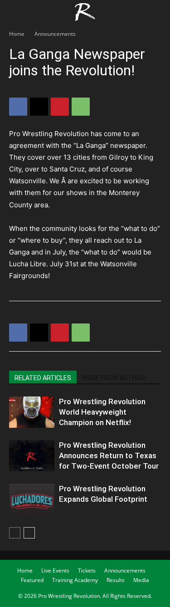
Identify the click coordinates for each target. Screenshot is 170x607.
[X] (39, 107)
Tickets (87, 570)
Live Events (55, 570)
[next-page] (29, 532)
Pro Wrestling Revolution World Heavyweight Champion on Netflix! (102, 412)
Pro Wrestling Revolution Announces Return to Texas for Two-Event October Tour (109, 455)
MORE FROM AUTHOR (113, 378)
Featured (32, 580)
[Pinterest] (60, 107)
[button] (15, 12)
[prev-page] (14, 532)
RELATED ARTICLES (43, 378)
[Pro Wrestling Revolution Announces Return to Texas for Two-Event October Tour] (31, 455)
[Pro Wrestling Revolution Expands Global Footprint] (31, 499)
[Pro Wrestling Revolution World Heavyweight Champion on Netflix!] (31, 412)
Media (141, 580)
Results (116, 580)
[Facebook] (18, 107)
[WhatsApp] (81, 107)
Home (16, 34)
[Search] (157, 12)
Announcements (55, 34)
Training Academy (75, 580)
